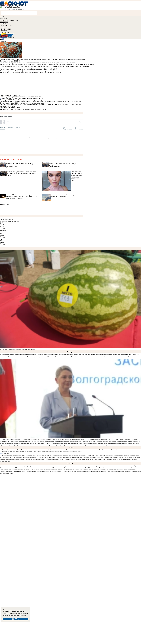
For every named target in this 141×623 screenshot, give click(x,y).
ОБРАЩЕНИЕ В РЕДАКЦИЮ (9, 20)
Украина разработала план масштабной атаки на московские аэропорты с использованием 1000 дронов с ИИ (86, 457)
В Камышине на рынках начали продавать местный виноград (63, 439)
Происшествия (4, 95)
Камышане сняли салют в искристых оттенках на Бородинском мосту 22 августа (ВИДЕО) (44, 445)
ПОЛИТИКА (3, 24)
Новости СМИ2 (4, 204)
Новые (2, 127)
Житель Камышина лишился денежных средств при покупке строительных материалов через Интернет (29, 466)
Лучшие (10, 127)
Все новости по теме (6, 61)
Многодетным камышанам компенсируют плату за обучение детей (49, 469)
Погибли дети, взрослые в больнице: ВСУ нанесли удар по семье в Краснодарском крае (25, 455)
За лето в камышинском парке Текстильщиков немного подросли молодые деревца (61, 441)
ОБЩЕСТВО (4, 22)
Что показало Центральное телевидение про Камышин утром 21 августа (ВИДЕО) (78, 466)
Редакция (3, 41)
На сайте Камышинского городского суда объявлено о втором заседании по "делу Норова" (33, 457)
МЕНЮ (2, 17)
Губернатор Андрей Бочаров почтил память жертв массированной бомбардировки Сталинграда (106, 439)
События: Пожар (41, 109)
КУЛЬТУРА (3, 18)
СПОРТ (2, 27)
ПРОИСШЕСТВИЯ (5, 25)
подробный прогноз (6, 221)
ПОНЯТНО (16, 619)
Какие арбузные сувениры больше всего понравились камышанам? (20, 354)
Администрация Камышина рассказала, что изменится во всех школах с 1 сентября (71, 455)
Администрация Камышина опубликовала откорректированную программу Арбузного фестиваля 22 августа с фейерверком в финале (102, 469)
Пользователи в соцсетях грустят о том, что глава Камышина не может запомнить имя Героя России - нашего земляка (37, 63)
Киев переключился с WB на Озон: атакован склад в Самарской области (97, 459)
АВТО (10, 36)
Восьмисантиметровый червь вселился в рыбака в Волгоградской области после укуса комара (94, 443)
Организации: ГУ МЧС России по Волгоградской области (18, 109)
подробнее (15, 221)
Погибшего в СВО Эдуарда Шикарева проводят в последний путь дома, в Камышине (76, 471)
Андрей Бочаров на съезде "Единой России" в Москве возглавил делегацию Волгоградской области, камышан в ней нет (33, 449)
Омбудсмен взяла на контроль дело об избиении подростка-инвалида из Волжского (24, 439)
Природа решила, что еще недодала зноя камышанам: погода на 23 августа (89, 445)
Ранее (18, 127)
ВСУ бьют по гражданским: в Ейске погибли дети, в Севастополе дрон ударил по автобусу (116, 354)
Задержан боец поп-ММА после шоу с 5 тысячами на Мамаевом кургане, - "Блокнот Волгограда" (51, 459)
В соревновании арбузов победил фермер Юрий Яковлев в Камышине (17, 349)
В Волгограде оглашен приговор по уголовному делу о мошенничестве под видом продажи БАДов (42, 443)
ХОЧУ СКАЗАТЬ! (5, 29)
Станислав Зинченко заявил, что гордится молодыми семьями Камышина (98, 356)
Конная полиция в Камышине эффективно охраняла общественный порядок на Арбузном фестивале (65, 354)
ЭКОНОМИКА (4, 31)
